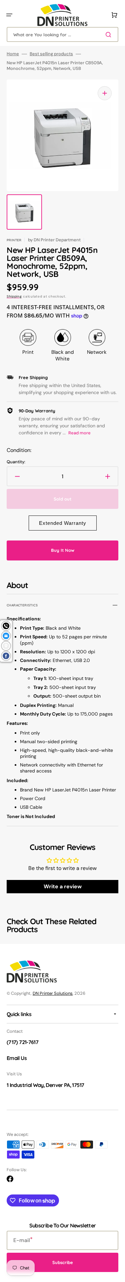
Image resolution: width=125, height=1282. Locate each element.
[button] (9, 15)
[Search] (109, 34)
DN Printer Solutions (53, 993)
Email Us (17, 1058)
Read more (79, 433)
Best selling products (51, 54)
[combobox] (62, 34)
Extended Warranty (62, 523)
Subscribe (62, 1262)
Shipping (14, 296)
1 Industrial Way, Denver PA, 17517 (45, 1085)
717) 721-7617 (23, 1042)
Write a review (63, 886)
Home (13, 54)
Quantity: (16, 462)
